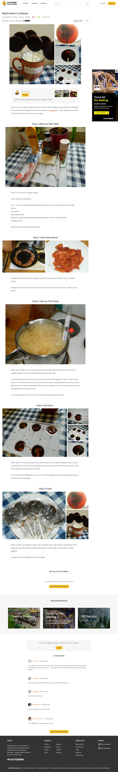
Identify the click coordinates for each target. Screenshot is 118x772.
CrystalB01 (35, 678)
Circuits (46, 744)
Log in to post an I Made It (59, 586)
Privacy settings (55, 768)
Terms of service (29, 768)
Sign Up (111, 3)
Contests (34, 3)
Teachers (44, 3)
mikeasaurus (36, 704)
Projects (25, 3)
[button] (87, 21)
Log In (103, 3)
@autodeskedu (106, 748)
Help (77, 750)
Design (46, 750)
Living (58, 747)
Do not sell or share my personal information (76, 768)
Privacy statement (42, 768)
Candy (22, 17)
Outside (58, 750)
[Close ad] (116, 71)
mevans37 (35, 661)
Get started (79, 747)
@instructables (106, 744)
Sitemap (78, 753)
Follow (25, 95)
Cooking (15, 17)
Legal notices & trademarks (101, 768)
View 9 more (68, 81)
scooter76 (7, 17)
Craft (45, 753)
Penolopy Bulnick (38, 719)
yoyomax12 (53, 110)
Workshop (47, 747)
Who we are (79, 755)
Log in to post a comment (59, 732)
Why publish (80, 744)
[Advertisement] (105, 95)
